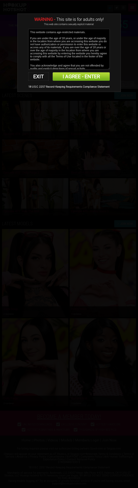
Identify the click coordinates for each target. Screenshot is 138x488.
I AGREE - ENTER (81, 76)
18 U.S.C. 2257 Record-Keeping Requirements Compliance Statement (69, 86)
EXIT (38, 76)
